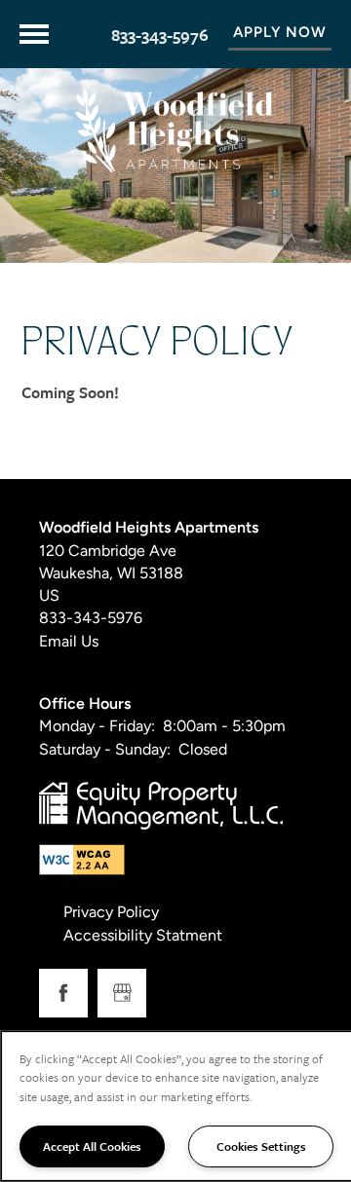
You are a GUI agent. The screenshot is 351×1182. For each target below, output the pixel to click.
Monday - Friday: (97, 727)
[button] (280, 34)
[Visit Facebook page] (63, 993)
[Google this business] (122, 993)
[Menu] (34, 34)
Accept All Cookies (92, 1146)
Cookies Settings (261, 1146)
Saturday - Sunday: (105, 750)
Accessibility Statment (142, 936)
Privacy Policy (111, 913)
